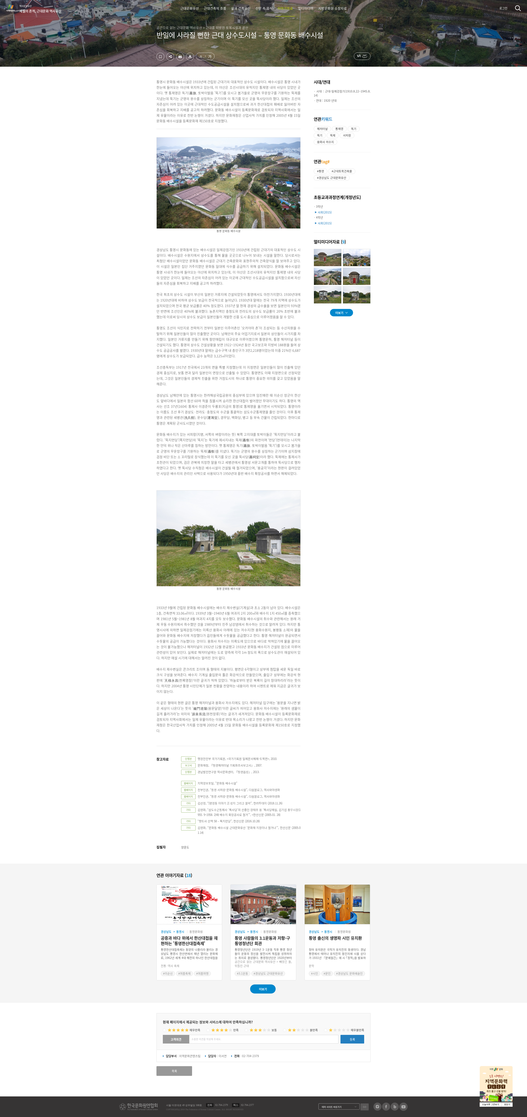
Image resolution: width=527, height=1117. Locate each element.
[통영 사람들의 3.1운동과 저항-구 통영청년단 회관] (263, 904)
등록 (352, 1039)
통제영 (339, 129)
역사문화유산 (40, 8)
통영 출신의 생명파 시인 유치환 (335, 938)
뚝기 (319, 135)
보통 (274, 1030)
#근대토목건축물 (342, 171)
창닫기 (507, 1104)
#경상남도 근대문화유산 (331, 178)
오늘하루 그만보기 (490, 1104)
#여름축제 (184, 973)
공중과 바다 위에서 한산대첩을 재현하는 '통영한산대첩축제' (189, 940)
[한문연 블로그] (395, 1109)
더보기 (339, 313)
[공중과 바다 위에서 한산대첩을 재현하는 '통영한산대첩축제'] (189, 904)
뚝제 (332, 135)
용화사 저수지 (325, 142)
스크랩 (160, 57)
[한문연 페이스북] (386, 1109)
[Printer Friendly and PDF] (180, 59)
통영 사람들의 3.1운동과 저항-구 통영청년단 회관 (262, 940)
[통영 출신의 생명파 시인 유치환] (337, 904)
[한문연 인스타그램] (377, 1109)
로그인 (503, 8)
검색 (518, 8)
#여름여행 (202, 973)
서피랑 (347, 135)
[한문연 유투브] (403, 1110)
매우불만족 (357, 1030)
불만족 (314, 1030)
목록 (174, 1071)
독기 (353, 129)
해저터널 (322, 129)
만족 (236, 1030)
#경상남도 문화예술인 (349, 973)
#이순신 (168, 973)
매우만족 (195, 1030)
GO (364, 1107)
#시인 (314, 973)
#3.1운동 (242, 973)
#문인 (327, 973)
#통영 (320, 171)
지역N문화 (12, 8)
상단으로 (439, 1109)
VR (362, 56)
